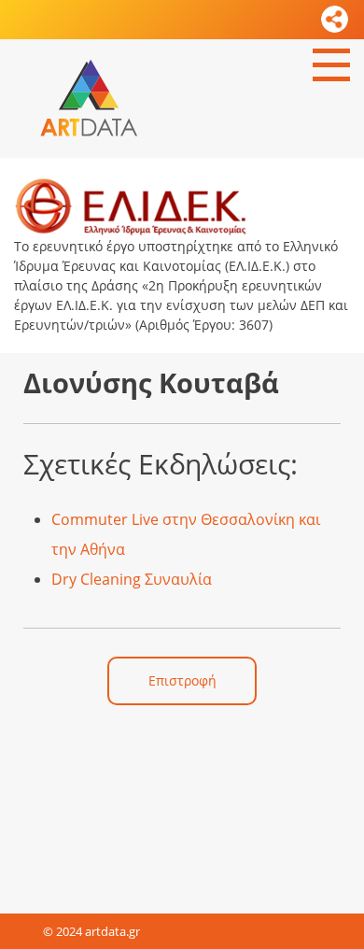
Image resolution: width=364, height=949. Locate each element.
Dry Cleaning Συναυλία (131, 579)
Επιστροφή (182, 680)
